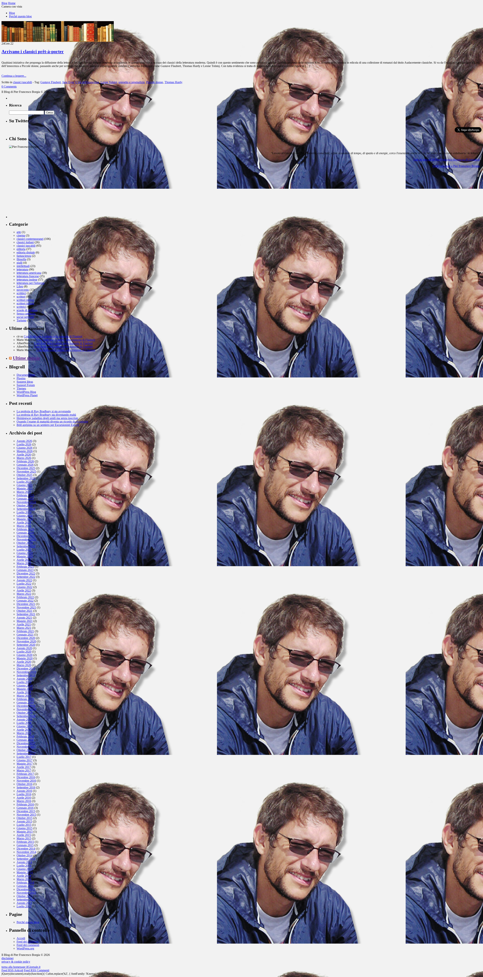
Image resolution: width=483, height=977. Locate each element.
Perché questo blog (20, 16)
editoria (21, 249)
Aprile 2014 (24, 875)
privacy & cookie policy (16, 961)
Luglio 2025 (24, 481)
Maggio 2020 (25, 658)
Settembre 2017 (26, 753)
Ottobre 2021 (24, 610)
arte (19, 232)
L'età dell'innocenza (87, 82)
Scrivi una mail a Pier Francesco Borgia (456, 166)
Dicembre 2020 (26, 638)
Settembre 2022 (26, 576)
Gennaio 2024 (25, 532)
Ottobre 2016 (24, 784)
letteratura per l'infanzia (30, 283)
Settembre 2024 (26, 508)
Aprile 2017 (24, 767)
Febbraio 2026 (25, 461)
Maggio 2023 (25, 556)
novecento (23, 289)
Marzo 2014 (24, 879)
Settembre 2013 (26, 899)
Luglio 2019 (24, 682)
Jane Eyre (68, 82)
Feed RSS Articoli (12, 970)
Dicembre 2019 (26, 668)
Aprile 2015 (24, 835)
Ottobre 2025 (24, 475)
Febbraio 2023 (25, 566)
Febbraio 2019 (25, 699)
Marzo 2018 (24, 733)
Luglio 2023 (24, 549)
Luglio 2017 (24, 756)
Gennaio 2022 (25, 600)
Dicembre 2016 (26, 777)
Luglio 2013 (24, 906)
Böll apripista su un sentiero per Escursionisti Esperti (48, 425)
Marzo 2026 (24, 458)
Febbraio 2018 (25, 736)
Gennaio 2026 (25, 464)
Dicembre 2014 (26, 848)
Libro (20, 286)
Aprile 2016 (24, 797)
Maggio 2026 (25, 451)
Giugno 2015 (24, 828)
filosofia (21, 259)
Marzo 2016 (24, 801)
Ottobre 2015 (24, 818)
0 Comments (9, 86)
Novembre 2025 (26, 471)
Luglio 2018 (24, 722)
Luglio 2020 (24, 651)
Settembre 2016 (26, 787)
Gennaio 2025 (25, 498)
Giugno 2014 (24, 869)
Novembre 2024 (26, 502)
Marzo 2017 (24, 770)
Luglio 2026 (24, 444)
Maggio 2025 (25, 488)
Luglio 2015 (24, 824)
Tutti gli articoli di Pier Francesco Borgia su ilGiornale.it (446, 159)
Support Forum (26, 385)
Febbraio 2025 (25, 495)
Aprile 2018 (24, 729)
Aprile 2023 (24, 559)
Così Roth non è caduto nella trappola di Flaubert (53, 336)
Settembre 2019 (26, 675)
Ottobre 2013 (24, 896)
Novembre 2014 (26, 852)
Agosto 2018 (24, 719)
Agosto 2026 (24, 441)
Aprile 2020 (24, 661)
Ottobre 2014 (24, 855)
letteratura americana (29, 272)
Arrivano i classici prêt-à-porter (33, 51)
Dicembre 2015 (26, 811)
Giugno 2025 (24, 485)
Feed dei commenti (28, 945)
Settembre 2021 (26, 614)
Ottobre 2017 (24, 750)
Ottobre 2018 (24, 712)
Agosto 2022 (24, 580)
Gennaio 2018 (25, 739)
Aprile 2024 (24, 522)
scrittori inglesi (25, 300)
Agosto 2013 (24, 903)
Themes (21, 388)
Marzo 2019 (24, 695)
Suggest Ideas (25, 381)
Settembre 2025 (26, 478)
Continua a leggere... (14, 75)
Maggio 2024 (25, 519)
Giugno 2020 (24, 655)
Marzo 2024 (24, 525)
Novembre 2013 (26, 892)
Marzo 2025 (24, 492)
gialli (19, 262)
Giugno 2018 (24, 726)
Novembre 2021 (26, 607)
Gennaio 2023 (25, 570)
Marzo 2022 (24, 593)
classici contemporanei (30, 238)
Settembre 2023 (26, 546)
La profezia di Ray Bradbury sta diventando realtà (46, 414)
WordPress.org (25, 948)
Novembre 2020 (26, 641)
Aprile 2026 (24, 454)
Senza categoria (26, 313)
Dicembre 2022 (26, 573)
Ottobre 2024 (24, 505)
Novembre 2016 (26, 780)
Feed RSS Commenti (36, 970)
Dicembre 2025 (26, 468)
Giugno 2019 (24, 685)
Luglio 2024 (24, 512)
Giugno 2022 (24, 587)
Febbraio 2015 (25, 841)
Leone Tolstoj (109, 82)
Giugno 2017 (24, 760)
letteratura (22, 269)
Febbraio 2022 (25, 597)
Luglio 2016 (24, 794)
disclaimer (8, 958)
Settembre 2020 (26, 644)
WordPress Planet (27, 395)
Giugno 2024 (24, 515)
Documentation (26, 374)
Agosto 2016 (24, 790)
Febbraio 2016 (25, 804)
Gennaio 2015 (25, 845)
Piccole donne (154, 82)
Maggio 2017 (25, 763)
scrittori (21, 296)
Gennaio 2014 (25, 886)
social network (25, 317)
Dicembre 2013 (26, 889)
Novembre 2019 (26, 672)
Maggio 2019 (25, 689)
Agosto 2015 (24, 821)
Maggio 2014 (25, 872)
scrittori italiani (25, 303)
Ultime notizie (26, 358)
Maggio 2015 (25, 831)
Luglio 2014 (24, 865)
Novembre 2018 (26, 709)
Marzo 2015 (24, 838)
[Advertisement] (37, 194)
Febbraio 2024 (25, 529)
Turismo (21, 320)
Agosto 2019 (24, 678)
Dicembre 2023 (26, 536)
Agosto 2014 (24, 862)
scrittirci (21, 293)
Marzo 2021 (24, 627)
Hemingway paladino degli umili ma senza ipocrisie (47, 418)
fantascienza (24, 255)
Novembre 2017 (26, 746)
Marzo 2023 (24, 563)
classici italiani (25, 242)
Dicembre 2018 (26, 706)
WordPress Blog (26, 391)
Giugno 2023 (24, 553)
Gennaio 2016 (25, 807)
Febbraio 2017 (25, 773)
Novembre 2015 (26, 814)
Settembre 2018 (26, 716)
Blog (12, 13)
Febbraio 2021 (25, 631)
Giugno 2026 (24, 447)
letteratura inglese (27, 279)
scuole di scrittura (27, 310)
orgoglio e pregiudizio (131, 82)
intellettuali (23, 266)
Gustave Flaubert (50, 82)
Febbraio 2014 (25, 882)
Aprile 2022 (24, 590)
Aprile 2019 (24, 692)
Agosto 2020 (24, 648)
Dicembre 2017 (26, 743)
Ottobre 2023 (24, 542)
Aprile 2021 (24, 624)
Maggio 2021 (25, 621)
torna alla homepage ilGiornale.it (21, 967)
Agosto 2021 (24, 617)
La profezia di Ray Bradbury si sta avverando (44, 411)
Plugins (21, 378)
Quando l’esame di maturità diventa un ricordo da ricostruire (52, 421)
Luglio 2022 (24, 583)
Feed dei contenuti (27, 941)
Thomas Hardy (173, 82)
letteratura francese (28, 276)
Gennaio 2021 (25, 634)
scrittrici (21, 306)
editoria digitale (26, 252)
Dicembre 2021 (26, 604)
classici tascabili (22, 82)
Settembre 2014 (26, 858)
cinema (21, 235)
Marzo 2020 (24, 665)
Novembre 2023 (26, 539)
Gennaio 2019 (25, 702)
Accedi (21, 938)
